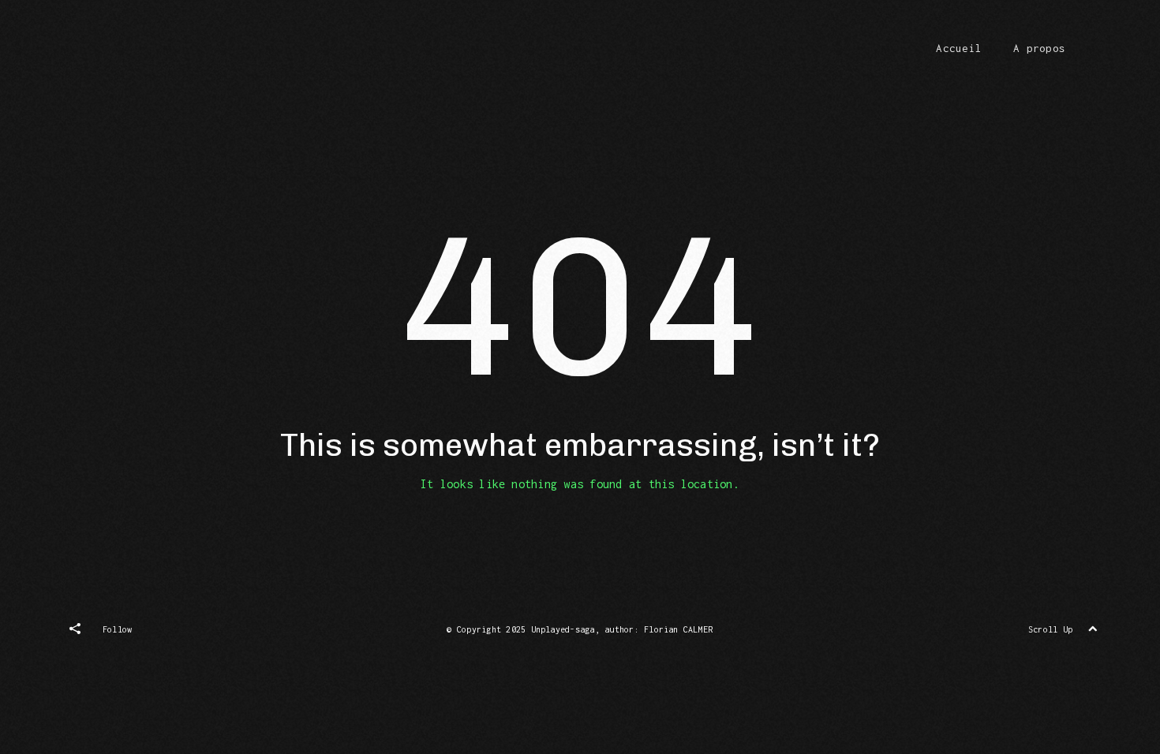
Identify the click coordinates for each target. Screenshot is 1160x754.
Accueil (959, 48)
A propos (1039, 48)
